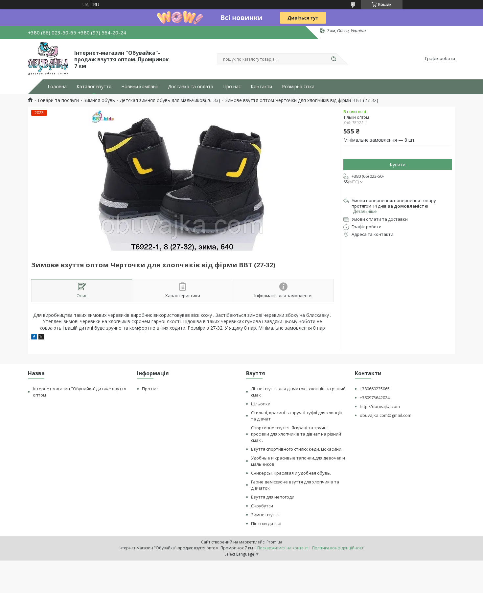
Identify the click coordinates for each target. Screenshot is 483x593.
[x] (41, 338)
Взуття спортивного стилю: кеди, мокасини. (296, 449)
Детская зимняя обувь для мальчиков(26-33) (170, 100)
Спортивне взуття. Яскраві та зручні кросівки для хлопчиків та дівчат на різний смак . (296, 434)
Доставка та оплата (190, 86)
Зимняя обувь (99, 100)
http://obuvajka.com (380, 406)
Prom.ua (274, 542)
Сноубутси (262, 506)
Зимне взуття (265, 515)
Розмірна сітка (298, 86)
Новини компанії (139, 86)
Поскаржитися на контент (282, 548)
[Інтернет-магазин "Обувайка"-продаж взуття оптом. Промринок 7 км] (48, 58)
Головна (57, 86)
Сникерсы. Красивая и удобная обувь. (291, 473)
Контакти (261, 86)
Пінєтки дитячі (266, 523)
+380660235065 (375, 389)
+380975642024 (375, 397)
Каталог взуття (94, 86)
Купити (397, 164)
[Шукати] (333, 59)
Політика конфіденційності (338, 548)
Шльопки (260, 404)
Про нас (232, 86)
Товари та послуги (58, 100)
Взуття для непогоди (272, 497)
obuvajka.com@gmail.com (385, 415)
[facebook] (34, 338)
